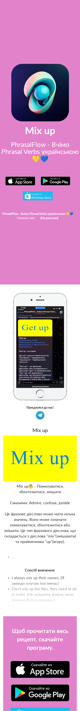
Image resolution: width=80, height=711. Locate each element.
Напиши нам (26, 218)
